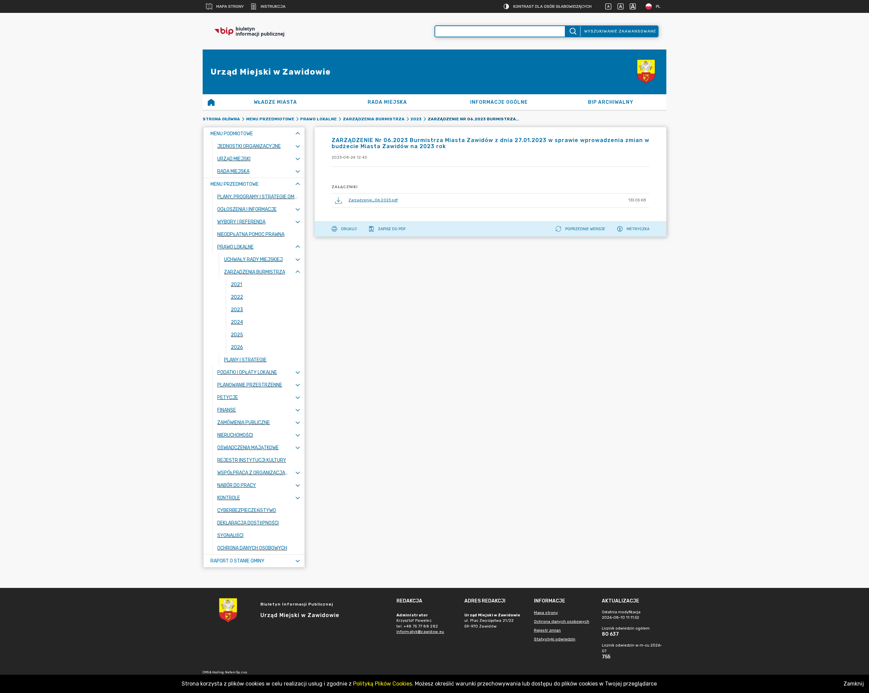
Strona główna (221, 119)
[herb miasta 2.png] (646, 71)
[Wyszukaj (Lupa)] (572, 31)
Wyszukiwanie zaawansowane (620, 31)
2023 (416, 119)
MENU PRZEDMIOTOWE (270, 119)
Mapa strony (230, 6)
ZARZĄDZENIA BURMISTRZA (374, 119)
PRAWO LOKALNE (318, 119)
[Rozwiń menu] (298, 146)
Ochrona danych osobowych (561, 621)
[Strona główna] (211, 102)
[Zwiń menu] (298, 133)
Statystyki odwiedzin (554, 639)
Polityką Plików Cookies (382, 683)
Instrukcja (273, 6)
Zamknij (854, 683)
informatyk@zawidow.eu (420, 632)
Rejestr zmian (547, 630)
